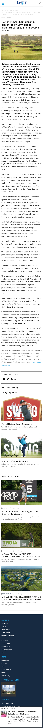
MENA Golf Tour (6, 551)
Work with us (6, 669)
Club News (5, 647)
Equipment (5, 633)
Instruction (5, 630)
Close (41, 708)
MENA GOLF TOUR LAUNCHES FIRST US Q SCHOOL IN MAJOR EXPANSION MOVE (21, 598)
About (3, 666)
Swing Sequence (7, 636)
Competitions (6, 650)
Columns (4, 640)
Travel (3, 627)
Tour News (12, 10)
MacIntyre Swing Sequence (14, 461)
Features (4, 624)
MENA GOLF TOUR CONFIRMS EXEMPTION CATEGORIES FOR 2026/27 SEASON (20, 556)
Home (4, 10)
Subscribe (5, 661)
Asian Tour (5, 508)
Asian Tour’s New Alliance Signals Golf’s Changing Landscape (20, 512)
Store (3, 673)
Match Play (5, 676)
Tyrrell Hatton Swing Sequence (16, 424)
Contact (4, 664)
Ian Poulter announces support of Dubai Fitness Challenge (22, 712)
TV (2, 653)
